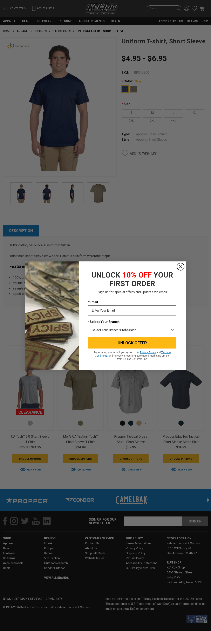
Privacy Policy (148, 352)
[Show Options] (172, 330)
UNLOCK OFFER (132, 342)
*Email (93, 302)
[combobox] (131, 330)
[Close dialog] (180, 266)
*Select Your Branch (104, 322)
